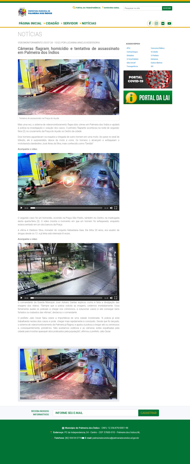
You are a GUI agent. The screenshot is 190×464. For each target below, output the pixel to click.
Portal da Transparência (87, 8)
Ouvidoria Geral (110, 8)
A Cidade (154, 52)
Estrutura (154, 59)
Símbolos (130, 56)
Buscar (167, 8)
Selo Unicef (131, 63)
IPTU (128, 48)
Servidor (70, 23)
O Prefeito (155, 56)
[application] (68, 182)
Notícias (88, 23)
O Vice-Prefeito (132, 59)
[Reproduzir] (21, 208)
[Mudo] (111, 208)
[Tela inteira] (115, 208)
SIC (152, 66)
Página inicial (30, 23)
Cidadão (52, 23)
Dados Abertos (156, 63)
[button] (68, 181)
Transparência (132, 66)
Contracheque (132, 52)
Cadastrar (149, 413)
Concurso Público (157, 48)
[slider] (66, 208)
